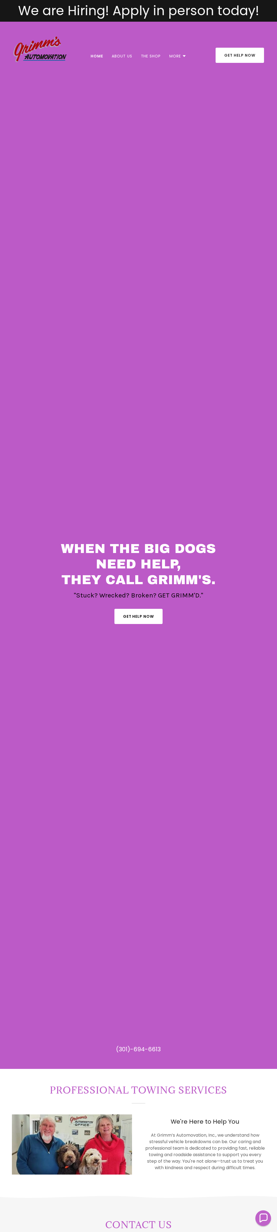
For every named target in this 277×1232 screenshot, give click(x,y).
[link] (40, 55)
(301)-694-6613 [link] (138, 1049)
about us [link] (122, 56)
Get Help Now (239, 55)
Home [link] (97, 56)
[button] (177, 56)
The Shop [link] (151, 56)
